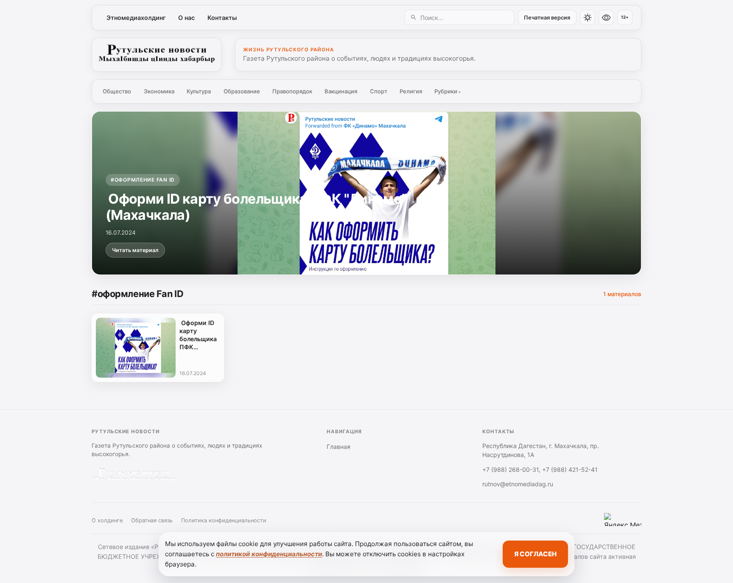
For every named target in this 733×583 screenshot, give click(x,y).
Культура (199, 91)
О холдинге (107, 520)
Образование (242, 91)
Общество (117, 91)
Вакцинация (341, 91)
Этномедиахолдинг (136, 17)
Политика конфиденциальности (223, 520)
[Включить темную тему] (587, 17)
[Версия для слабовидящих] (606, 17)
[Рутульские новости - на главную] (156, 55)
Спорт (378, 91)
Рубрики (447, 91)
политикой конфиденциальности (269, 554)
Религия (411, 91)
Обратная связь (152, 520)
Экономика (159, 91)
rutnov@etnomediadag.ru (517, 484)
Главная (338, 446)
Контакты (222, 17)
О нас (186, 17)
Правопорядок (292, 91)
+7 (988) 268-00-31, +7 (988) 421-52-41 (540, 469)
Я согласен (535, 554)
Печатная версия (547, 17)
